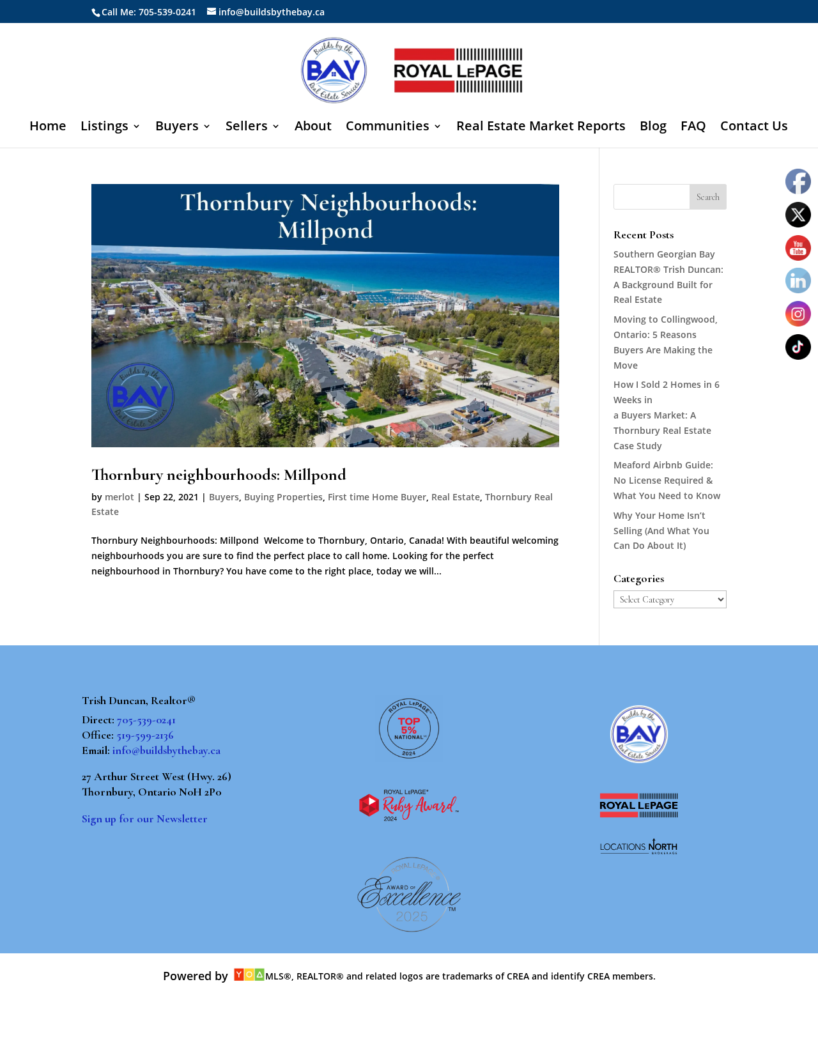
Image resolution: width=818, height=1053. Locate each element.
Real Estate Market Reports (541, 127)
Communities (387, 127)
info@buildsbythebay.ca (166, 750)
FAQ (693, 127)
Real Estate (455, 497)
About (313, 127)
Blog (653, 127)
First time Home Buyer (377, 497)
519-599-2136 (145, 735)
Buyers (177, 127)
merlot (119, 497)
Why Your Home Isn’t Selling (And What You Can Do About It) (661, 530)
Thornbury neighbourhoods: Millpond (218, 474)
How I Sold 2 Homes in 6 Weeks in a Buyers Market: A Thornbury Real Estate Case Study (667, 414)
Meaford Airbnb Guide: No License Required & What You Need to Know (667, 480)
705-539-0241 (146, 719)
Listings (104, 127)
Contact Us (754, 127)
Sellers (247, 127)
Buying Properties (283, 497)
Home (47, 127)
